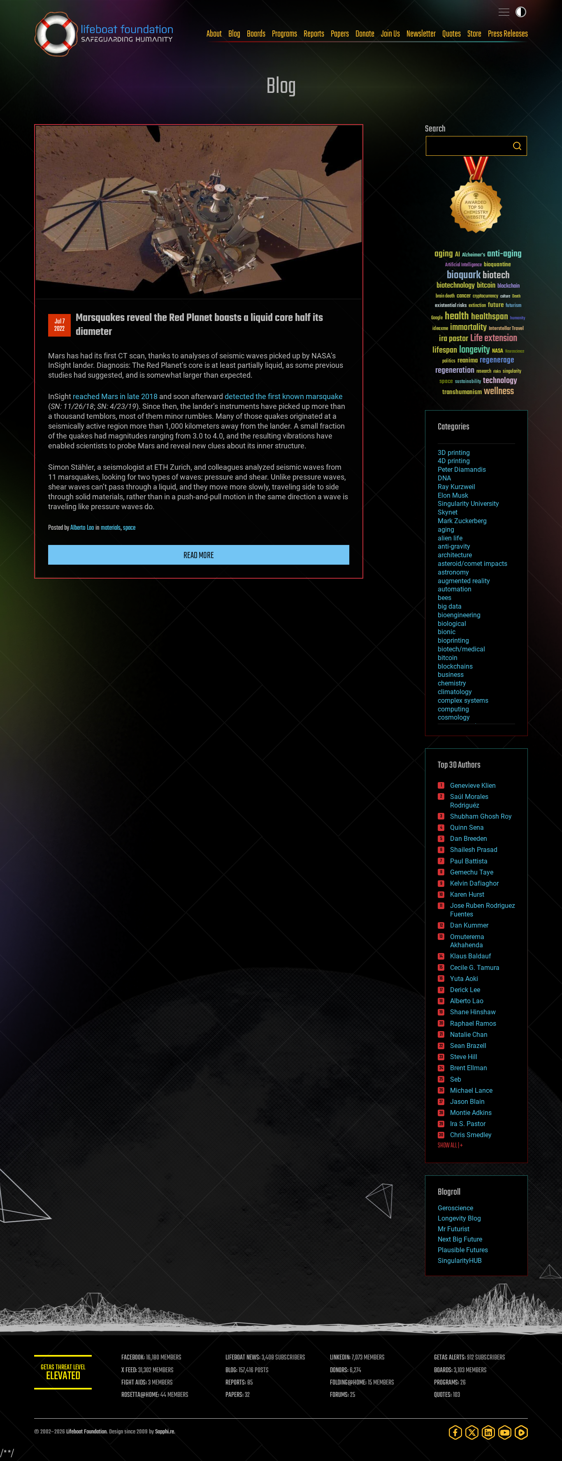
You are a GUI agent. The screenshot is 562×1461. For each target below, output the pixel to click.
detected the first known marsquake (284, 396)
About (214, 34)
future (496, 305)
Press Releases (508, 34)
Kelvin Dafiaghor (474, 883)
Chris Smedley (471, 1135)
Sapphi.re (164, 1432)
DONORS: (339, 1370)
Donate (364, 34)
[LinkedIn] (488, 1432)
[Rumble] (521, 1432)
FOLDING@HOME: (348, 1383)
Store (474, 34)
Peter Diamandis (462, 469)
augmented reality (464, 581)
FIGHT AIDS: (134, 1383)
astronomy (453, 572)
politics (448, 361)
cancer (464, 296)
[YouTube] (504, 1432)
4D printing (454, 461)
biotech (496, 275)
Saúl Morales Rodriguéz (469, 801)
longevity (474, 350)
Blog (234, 34)
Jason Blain (467, 1102)
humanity (517, 318)
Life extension (493, 338)
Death (516, 296)
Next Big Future (460, 1239)
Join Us (390, 34)
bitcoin (486, 286)
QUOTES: (443, 1395)
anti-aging (504, 254)
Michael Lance (471, 1090)
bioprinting (453, 640)
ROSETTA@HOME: (140, 1395)
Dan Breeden (468, 838)
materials (111, 528)
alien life (450, 538)
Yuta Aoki (464, 979)
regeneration (454, 370)
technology (500, 381)
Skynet (447, 512)
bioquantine (497, 264)
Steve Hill (463, 1057)
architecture (455, 555)
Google (437, 318)
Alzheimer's (473, 255)
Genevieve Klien (473, 785)
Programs (284, 34)
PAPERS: (234, 1395)
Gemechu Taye (471, 872)
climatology (455, 692)
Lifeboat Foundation (86, 1432)
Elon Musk (453, 495)
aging (443, 254)
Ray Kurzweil (456, 487)
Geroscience (455, 1208)
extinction (477, 306)
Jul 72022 (59, 325)
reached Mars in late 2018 (115, 396)
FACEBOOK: (133, 1358)
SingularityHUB (460, 1261)
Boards (256, 34)
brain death (445, 296)
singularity (512, 371)
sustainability (468, 382)
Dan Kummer (469, 925)
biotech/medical (461, 649)
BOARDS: (443, 1370)
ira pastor (453, 339)
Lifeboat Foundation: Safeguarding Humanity (104, 34)
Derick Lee (465, 990)
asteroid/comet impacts (472, 564)
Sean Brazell (468, 1046)
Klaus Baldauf (470, 956)
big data (450, 606)
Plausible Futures (463, 1250)
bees (444, 598)
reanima (467, 361)
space (129, 528)
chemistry (452, 683)
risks (497, 371)
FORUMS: (339, 1395)
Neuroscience (514, 352)
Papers (340, 34)
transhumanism (462, 392)
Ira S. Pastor (467, 1124)
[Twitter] (471, 1432)
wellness (499, 391)
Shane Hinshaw (473, 1012)
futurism (513, 306)
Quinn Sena (467, 827)
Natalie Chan (469, 1035)
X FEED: (129, 1370)
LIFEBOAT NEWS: (242, 1358)
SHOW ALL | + (450, 1145)
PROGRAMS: (446, 1383)
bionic (446, 632)
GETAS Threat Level (63, 1373)
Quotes (451, 34)
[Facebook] (455, 1432)
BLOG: (231, 1370)
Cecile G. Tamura (474, 968)
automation (454, 589)
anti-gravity (454, 546)
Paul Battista (469, 861)
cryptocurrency (485, 296)
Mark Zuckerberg (462, 521)
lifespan (444, 350)
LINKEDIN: (340, 1358)
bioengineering (459, 615)
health (457, 317)
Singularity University (468, 504)
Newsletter (421, 34)
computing (453, 709)
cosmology (454, 717)
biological (452, 624)
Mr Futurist (453, 1229)
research (483, 371)
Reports (314, 34)
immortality (468, 327)
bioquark (464, 276)
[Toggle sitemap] (504, 12)
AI (457, 255)
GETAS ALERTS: (450, 1358)
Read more (198, 556)
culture (505, 296)
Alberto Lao (82, 528)
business (451, 675)
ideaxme (440, 329)
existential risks (451, 306)
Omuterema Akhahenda (467, 941)
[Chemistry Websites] (476, 197)
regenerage (497, 360)
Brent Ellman (468, 1068)
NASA (497, 351)
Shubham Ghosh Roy (481, 816)
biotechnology (456, 286)
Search (517, 146)
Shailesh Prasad (473, 850)
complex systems (463, 700)
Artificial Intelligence (463, 265)
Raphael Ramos (473, 1023)
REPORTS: (235, 1383)
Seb (455, 1079)
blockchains (455, 666)
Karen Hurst (467, 894)
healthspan (489, 317)
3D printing (454, 453)
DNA (444, 478)
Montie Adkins (471, 1113)
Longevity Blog (459, 1218)
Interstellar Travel (506, 329)
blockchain (508, 286)
